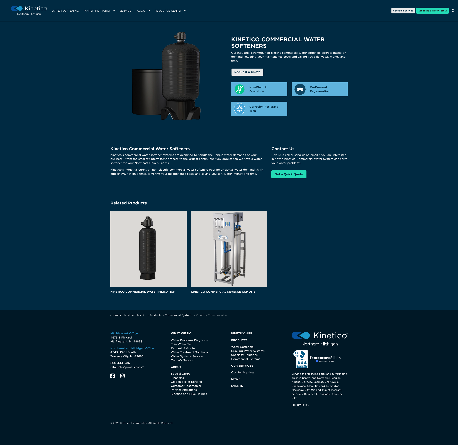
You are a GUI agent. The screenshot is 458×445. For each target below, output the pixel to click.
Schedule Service (403, 10)
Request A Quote (183, 348)
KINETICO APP (241, 333)
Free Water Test (182, 344)
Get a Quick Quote (289, 174)
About (142, 10)
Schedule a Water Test (431, 10)
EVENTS (237, 386)
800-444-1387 (120, 363)
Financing (178, 377)
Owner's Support (183, 360)
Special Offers (180, 373)
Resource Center (168, 10)
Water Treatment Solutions (189, 352)
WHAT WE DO (181, 333)
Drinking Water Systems (248, 351)
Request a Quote (247, 72)
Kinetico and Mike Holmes (189, 394)
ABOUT (176, 367)
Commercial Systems (245, 359)
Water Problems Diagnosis (189, 340)
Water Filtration (97, 10)
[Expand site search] (453, 10)
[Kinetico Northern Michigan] (29, 11)
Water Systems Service (187, 356)
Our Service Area (243, 372)
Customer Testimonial (186, 386)
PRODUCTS (239, 340)
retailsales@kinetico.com (127, 367)
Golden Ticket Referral (186, 381)
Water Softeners (242, 347)
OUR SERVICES (242, 365)
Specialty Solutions (244, 355)
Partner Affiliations (184, 389)
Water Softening (65, 10)
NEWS (235, 379)
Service (125, 10)
